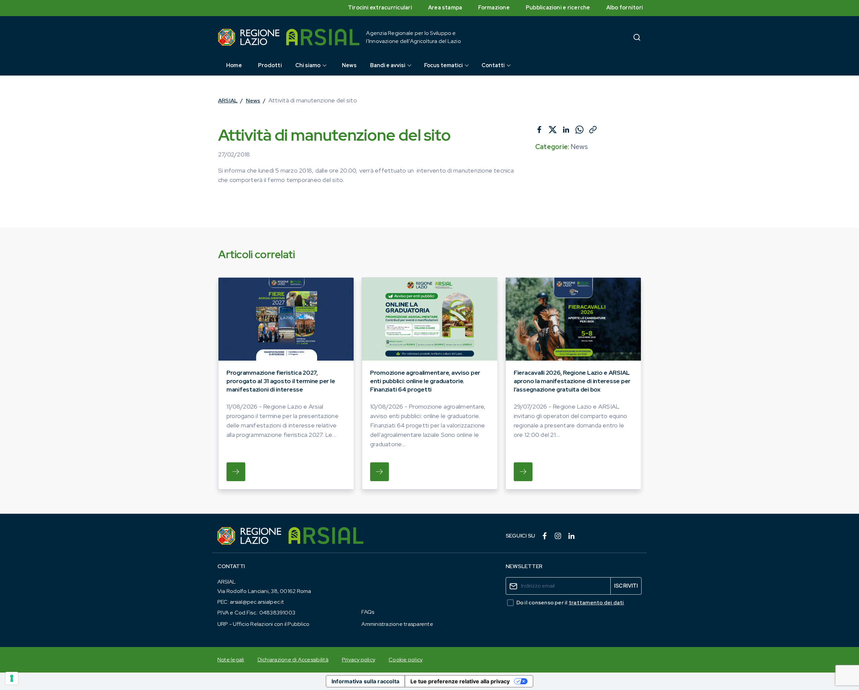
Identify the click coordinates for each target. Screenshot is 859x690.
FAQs (367, 611)
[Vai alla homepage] (249, 37)
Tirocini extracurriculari (380, 7)
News (253, 100)
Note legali (230, 659)
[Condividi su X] (553, 130)
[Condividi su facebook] (539, 130)
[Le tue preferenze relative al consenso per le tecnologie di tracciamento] (11, 678)
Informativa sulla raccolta (365, 681)
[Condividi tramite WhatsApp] (579, 130)
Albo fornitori (624, 7)
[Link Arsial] (326, 536)
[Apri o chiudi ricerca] (637, 37)
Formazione (493, 7)
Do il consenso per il (570, 602)
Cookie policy (405, 659)
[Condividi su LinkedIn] (566, 130)
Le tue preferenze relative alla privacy (460, 681)
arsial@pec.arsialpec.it (257, 601)
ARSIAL (228, 100)
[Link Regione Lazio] (249, 536)
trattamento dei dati (596, 602)
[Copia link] (593, 130)
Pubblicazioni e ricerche (558, 7)
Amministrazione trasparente (397, 624)
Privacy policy (358, 659)
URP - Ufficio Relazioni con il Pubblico (263, 624)
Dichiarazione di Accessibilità (293, 659)
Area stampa (445, 7)
